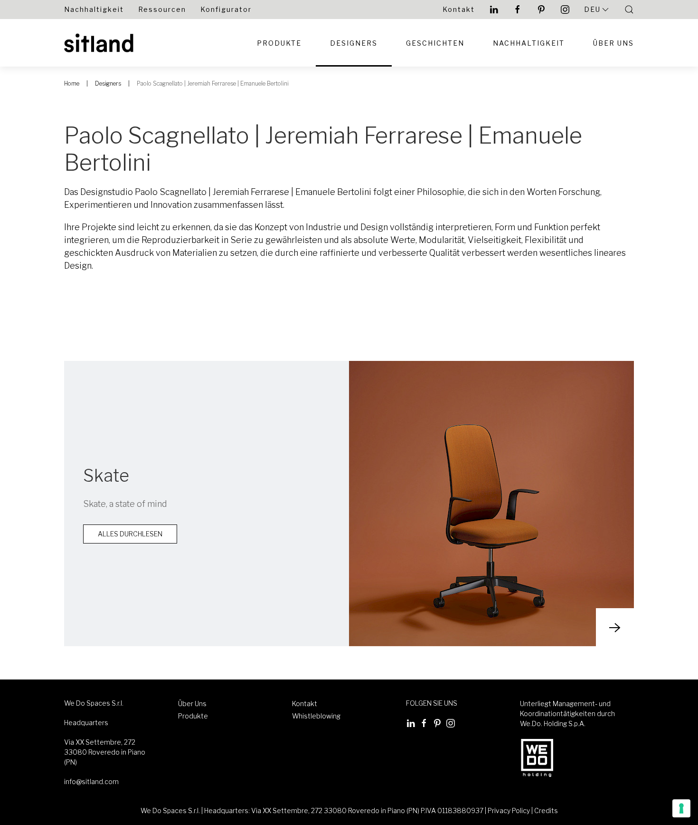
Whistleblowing (316, 716)
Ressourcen (162, 9)
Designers (353, 43)
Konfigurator (226, 9)
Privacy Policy (509, 810)
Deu (592, 9)
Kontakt (459, 9)
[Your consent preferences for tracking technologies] (681, 808)
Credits (546, 810)
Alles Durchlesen (130, 534)
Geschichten (435, 43)
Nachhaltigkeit (94, 9)
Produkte (279, 43)
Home (71, 83)
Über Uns (613, 43)
